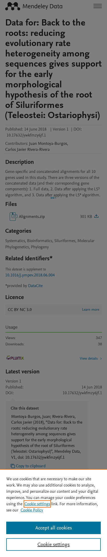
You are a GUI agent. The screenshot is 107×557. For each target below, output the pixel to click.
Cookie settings (37, 504)
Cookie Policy (32, 510)
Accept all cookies (53, 527)
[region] (53, 513)
